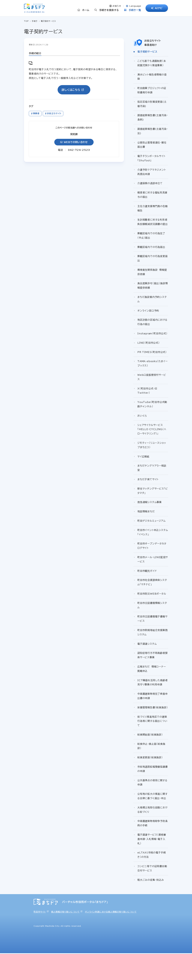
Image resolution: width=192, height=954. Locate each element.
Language (135, 6)
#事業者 (35, 113)
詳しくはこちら (71, 89)
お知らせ (116, 6)
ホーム (85, 10)
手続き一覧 (135, 10)
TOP (26, 21)
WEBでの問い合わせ (76, 142)
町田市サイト (40, 912)
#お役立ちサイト (53, 113)
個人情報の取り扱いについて (65, 912)
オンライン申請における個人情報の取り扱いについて (110, 912)
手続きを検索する (109, 10)
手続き (35, 21)
